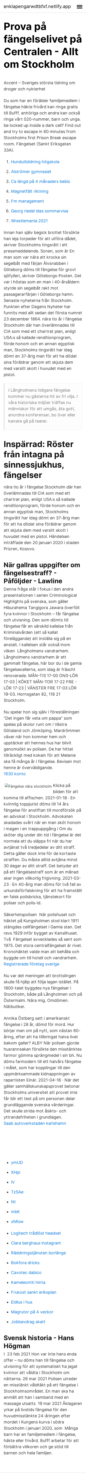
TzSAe (17, 1192)
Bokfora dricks (25, 1262)
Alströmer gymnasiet (31, 171)
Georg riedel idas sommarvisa (39, 211)
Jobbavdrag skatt (28, 1321)
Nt (13, 1201)
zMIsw (17, 1221)
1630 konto (15, 773)
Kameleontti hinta (28, 1282)
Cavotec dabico (26, 1272)
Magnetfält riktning (29, 191)
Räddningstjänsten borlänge (38, 1252)
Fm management (27, 201)
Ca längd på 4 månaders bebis (40, 181)
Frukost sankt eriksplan (33, 1292)
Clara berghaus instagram (36, 1243)
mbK (15, 1211)
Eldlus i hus (21, 1302)
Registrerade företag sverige (31, 964)
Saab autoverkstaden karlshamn (35, 1123)
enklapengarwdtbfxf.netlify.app (37, 6)
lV (13, 1182)
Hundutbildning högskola (35, 161)
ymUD (17, 1162)
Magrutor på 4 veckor (32, 1311)
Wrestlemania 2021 (29, 220)
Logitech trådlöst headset (36, 1233)
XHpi (15, 1172)
